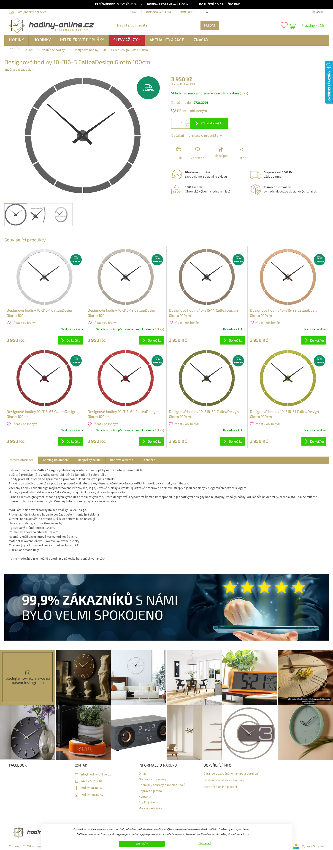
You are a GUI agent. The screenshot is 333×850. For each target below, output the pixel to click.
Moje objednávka (150, 808)
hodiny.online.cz (92, 788)
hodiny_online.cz (92, 794)
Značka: (18, 69)
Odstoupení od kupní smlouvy (223, 780)
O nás (133, 12)
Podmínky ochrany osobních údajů (162, 785)
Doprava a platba (158, 12)
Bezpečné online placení (220, 787)
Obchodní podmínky (152, 779)
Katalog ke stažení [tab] (55, 460)
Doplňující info (148, 802)
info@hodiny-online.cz (96, 774)
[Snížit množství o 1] (187, 125)
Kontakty (187, 12)
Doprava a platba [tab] (121, 460)
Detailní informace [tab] (21, 460)
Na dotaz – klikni (72, 329)
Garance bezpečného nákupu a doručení (231, 774)
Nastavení (205, 843)
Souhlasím (141, 844)
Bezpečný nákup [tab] (89, 460)
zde (246, 834)
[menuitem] (16, 40)
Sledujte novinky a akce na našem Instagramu (28, 681)
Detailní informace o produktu (194, 135)
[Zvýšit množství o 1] (187, 120)
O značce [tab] (149, 460)
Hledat (209, 25)
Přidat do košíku (212, 123)
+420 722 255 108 (92, 781)
